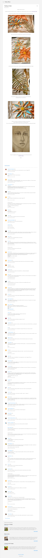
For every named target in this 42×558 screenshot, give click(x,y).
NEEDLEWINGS (10, 443)
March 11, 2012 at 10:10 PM (11, 484)
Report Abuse (21, 556)
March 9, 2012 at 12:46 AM (11, 189)
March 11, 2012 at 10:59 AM (11, 453)
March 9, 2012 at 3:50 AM (11, 222)
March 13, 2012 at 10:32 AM (11, 511)
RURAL (9, 274)
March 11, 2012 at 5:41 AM (11, 430)
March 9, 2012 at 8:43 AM (11, 310)
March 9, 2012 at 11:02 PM (11, 377)
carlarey (9, 312)
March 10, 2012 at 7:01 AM (11, 394)
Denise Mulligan (10, 450)
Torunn (8, 464)
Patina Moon (7, 1)
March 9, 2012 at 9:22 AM (11, 320)
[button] (37, 6)
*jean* (8, 387)
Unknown (9, 287)
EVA (8, 281)
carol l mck (9, 392)
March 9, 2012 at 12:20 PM (11, 325)
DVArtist (9, 438)
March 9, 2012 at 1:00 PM (11, 335)
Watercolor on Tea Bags (8, 524)
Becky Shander (10, 427)
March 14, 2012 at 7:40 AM (11, 516)
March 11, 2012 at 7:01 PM (11, 478)
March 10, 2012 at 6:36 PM (11, 420)
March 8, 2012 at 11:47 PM (11, 182)
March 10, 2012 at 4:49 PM (11, 415)
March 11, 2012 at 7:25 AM (11, 441)
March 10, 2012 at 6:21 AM (11, 389)
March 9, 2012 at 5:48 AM (11, 267)
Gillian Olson (9, 337)
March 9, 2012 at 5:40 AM (11, 249)
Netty (8, 191)
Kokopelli (9, 486)
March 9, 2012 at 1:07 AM (11, 194)
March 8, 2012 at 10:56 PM (11, 171)
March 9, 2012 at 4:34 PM (11, 353)
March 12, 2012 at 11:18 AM (11, 493)
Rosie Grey (9, 491)
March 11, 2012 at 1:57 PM (11, 471)
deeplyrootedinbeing (10, 408)
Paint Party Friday (7, 165)
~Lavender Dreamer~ (10, 332)
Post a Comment (7, 518)
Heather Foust (9, 360)
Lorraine (9, 294)
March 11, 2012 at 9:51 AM (11, 448)
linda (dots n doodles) (10, 422)
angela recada (9, 260)
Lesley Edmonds (10, 184)
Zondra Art (9, 224)
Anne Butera (9, 506)
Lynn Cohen (9, 366)
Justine (9, 215)
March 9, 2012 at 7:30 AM (11, 296)
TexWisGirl (9, 269)
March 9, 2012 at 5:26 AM (11, 238)
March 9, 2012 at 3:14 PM (11, 347)
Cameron (9, 371)
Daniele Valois (9, 413)
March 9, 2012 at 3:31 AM (11, 217)
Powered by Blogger (21, 554)
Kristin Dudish (9, 342)
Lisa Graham (9, 322)
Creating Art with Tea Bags (8, 543)
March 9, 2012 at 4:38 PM (11, 358)
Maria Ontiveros (10, 173)
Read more (36, 531)
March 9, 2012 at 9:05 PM (11, 369)
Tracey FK (9, 179)
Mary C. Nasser (10, 304)
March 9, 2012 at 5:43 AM (11, 262)
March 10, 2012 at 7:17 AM (11, 400)
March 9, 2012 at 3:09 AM (11, 207)
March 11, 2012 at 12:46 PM (11, 466)
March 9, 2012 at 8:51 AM (11, 315)
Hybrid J (9, 236)
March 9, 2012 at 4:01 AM (11, 228)
